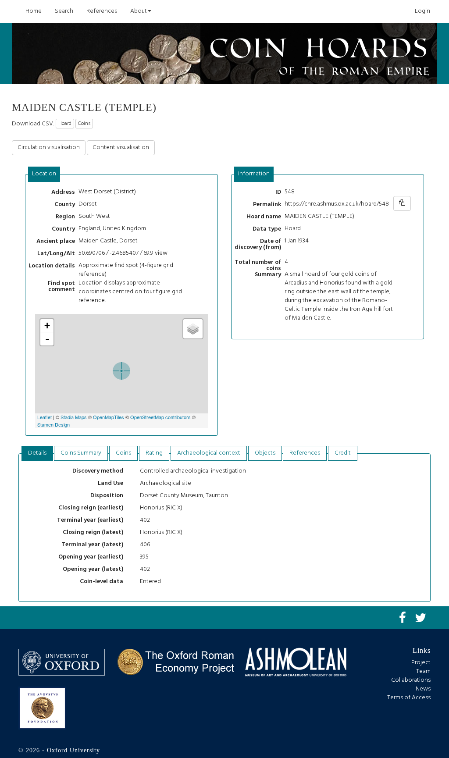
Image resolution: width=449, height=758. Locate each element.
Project (421, 663)
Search (64, 11)
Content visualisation (121, 147)
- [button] (47, 339)
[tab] (44, 174)
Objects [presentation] (265, 453)
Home (33, 11)
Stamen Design (53, 424)
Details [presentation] (37, 453)
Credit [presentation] (343, 453)
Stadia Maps (74, 416)
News (423, 689)
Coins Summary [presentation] (81, 453)
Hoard (64, 123)
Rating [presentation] (154, 453)
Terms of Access (409, 698)
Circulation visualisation (49, 147)
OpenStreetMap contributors (160, 416)
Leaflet (44, 416)
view (161, 253)
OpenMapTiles (108, 416)
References (101, 11)
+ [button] (47, 325)
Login (422, 11)
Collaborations (411, 680)
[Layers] (193, 328)
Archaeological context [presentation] (208, 453)
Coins (84, 123)
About (138, 11)
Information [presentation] (254, 174)
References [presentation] (304, 453)
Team (423, 671)
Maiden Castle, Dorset (108, 241)
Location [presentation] (44, 174)
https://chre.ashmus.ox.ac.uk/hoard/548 (337, 204)
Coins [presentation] (123, 453)
